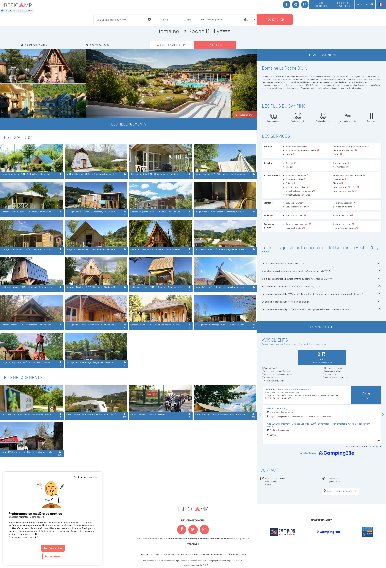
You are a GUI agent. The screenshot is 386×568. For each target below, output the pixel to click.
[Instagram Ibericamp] (204, 529)
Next (382, 414)
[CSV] (282, 532)
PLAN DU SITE (239, 554)
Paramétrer (53, 556)
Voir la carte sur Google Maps (342, 491)
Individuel (332, 371)
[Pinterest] (295, 4)
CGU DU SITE (159, 554)
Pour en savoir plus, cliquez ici (23, 537)
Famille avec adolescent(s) (279, 374)
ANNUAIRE (145, 554)
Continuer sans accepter (86, 477)
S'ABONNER (193, 544)
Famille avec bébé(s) (337, 377)
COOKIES (194, 554)
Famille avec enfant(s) (277, 371)
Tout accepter (53, 548)
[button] (306, 146)
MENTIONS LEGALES (177, 554)
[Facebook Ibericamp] (181, 529)
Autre (331, 374)
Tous (270, 368)
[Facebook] (286, 4)
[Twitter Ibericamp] (193, 529)
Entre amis (333, 368)
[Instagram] (304, 4)
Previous (260, 414)
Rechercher (275, 19)
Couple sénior (273, 381)
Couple (270, 377)
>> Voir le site (215, 44)
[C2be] (328, 532)
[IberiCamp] (17, 4)
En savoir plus (319, 344)
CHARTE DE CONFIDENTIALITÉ (215, 554)
